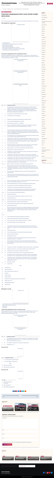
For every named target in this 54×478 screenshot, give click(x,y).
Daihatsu (43, 52)
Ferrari (43, 56)
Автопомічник (9, 3)
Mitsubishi (43, 100)
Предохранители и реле (25, 2)
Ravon (43, 113)
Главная (2, 465)
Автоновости (40, 2)
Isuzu (42, 73)
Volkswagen (43, 138)
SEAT (43, 121)
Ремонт (31, 2)
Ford (42, 60)
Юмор (43, 156)
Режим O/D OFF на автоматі (33, 458)
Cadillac (43, 37)
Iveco (42, 75)
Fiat (42, 58)
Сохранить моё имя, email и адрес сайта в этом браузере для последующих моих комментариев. (17, 442)
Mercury (43, 96)
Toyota (43, 134)
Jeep (42, 81)
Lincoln (43, 90)
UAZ (42, 136)
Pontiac (43, 109)
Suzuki (43, 132)
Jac (42, 77)
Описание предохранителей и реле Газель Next (7, 408)
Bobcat (43, 31)
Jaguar (43, 79)
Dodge (43, 54)
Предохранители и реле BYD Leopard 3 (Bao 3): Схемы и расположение (7, 459)
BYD (42, 35)
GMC (42, 62)
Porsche (43, 111)
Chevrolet (43, 41)
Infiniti (43, 71)
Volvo (43, 140)
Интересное (35, 2)
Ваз (42, 153)
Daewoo (43, 50)
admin (5, 409)
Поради (43, 19)
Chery (43, 39)
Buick (43, 33)
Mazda (43, 92)
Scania (43, 119)
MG (42, 98)
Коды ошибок (44, 17)
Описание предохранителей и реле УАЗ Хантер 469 (20, 408)
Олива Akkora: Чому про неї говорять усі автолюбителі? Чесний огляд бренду (45, 459)
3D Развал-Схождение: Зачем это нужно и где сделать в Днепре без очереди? (20, 459)
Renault (43, 115)
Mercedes (43, 94)
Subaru (43, 130)
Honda (13, 465)
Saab (42, 117)
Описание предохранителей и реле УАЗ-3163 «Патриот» (32, 408)
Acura (43, 22)
